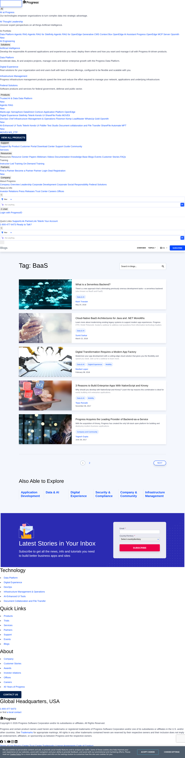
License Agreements (65, 746)
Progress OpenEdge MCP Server (153, 34)
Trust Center (41, 191)
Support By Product (10, 146)
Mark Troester (82, 302)
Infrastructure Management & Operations (34, 118)
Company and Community (87, 432)
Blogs (91, 157)
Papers (32, 157)
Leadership (26, 184)
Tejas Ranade (82, 403)
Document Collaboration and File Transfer (25, 601)
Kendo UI (40, 115)
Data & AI (80, 297)
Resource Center (20, 157)
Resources (6, 153)
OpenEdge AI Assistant (124, 34)
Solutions (5, 44)
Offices (60, 191)
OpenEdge (69, 112)
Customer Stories (111, 157)
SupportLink (18, 221)
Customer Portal (28, 146)
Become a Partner (24, 170)
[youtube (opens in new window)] (9, 742)
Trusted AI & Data (9, 98)
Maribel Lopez (82, 369)
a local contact (14, 712)
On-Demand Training (33, 163)
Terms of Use (6, 746)
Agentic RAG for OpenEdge (68, 34)
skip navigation (11, 3)
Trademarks (27, 732)
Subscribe (177, 248)
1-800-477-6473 (8, 224)
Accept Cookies (148, 752)
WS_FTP (13, 132)
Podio (58, 115)
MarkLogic (5, 112)
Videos (50, 157)
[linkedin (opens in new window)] (16, 742)
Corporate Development (44, 184)
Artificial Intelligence (10, 48)
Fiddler (43, 125)
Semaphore (17, 112)
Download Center (46, 146)
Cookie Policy (15, 754)
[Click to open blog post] (45, 294)
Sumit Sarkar (81, 335)
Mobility (109, 364)
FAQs (123, 157)
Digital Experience (9, 67)
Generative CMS (90, 34)
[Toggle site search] (1, 228)
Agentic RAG (20, 34)
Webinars (42, 157)
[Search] (1, 195)
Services (4, 150)
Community (76, 146)
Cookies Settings (171, 752)
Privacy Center (21, 746)
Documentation (62, 157)
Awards (7, 668)
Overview (141, 248)
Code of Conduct (84, 746)
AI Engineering (7, 41)
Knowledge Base (79, 157)
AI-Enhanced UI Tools (11, 125)
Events (98, 157)
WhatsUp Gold (92, 118)
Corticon (39, 112)
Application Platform (54, 112)
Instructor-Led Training (11, 163)
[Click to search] (163, 266)
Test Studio (52, 125)
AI (2, 9)
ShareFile (50, 115)
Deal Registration (32, 172)
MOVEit (66, 115)
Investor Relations (9, 191)
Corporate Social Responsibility (72, 184)
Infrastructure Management (13, 76)
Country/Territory (127, 536)
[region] (92, 752)
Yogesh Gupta (82, 437)
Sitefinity (23, 115)
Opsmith (89, 36)
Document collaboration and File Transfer (79, 125)
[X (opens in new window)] (5, 742)
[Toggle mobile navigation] (2, 242)
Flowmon (60, 118)
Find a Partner (7, 170)
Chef (11, 118)
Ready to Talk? (24, 224)
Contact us (10, 694)
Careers (52, 191)
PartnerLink (31, 221)
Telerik (31, 115)
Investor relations (12, 673)
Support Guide (62, 146)
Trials (6, 620)
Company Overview (10, 184)
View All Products (13, 137)
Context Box (106, 34)
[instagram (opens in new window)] (13, 742)
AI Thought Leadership (11, 21)
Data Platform (7, 34)
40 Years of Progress (14, 687)
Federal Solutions (9, 85)
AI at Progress (7, 12)
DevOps (4, 118)
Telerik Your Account (47, 221)
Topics (151, 248)
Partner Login (40, 170)
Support (5, 143)
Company (5, 177)
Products (5, 95)
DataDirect (28, 112)
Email (122, 529)
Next (159, 463)
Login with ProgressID (11, 212)
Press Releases (27, 191)
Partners (5, 167)
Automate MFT (63, 127)
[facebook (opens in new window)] (2, 742)
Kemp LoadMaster (75, 118)
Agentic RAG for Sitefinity (40, 34)
